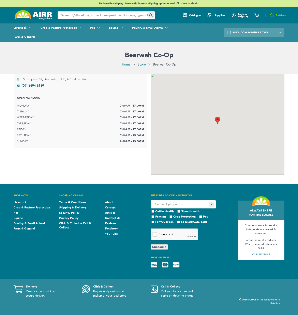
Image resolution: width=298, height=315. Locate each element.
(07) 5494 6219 (33, 85)
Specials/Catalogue (194, 222)
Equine (114, 27)
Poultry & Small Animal (148, 27)
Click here (182, 3)
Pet (93, 27)
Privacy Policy (68, 218)
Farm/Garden (164, 222)
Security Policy (69, 212)
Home (126, 64)
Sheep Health (190, 211)
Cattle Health (164, 211)
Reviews (110, 223)
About (109, 202)
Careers (110, 207)
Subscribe (159, 246)
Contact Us (112, 218)
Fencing (160, 216)
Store (142, 64)
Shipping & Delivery (73, 207)
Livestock (20, 27)
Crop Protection (184, 216)
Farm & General (24, 37)
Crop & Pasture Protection (59, 27)
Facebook (111, 228)
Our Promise (261, 254)
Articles (110, 212)
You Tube (111, 234)
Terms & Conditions (72, 202)
